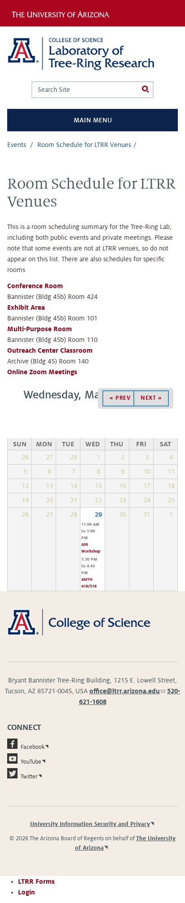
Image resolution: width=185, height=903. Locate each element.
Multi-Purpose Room (39, 329)
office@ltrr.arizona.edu (127, 691)
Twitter (29, 776)
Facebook (32, 747)
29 (98, 514)
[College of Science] (92, 622)
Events (16, 144)
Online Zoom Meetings (42, 372)
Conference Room (35, 285)
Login (26, 892)
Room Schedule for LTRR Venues (84, 144)
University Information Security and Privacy (90, 824)
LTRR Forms (36, 881)
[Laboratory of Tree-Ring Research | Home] (92, 53)
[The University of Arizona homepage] (63, 13)
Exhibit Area (26, 307)
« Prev (120, 398)
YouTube (31, 762)
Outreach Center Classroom (49, 350)
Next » (151, 398)
